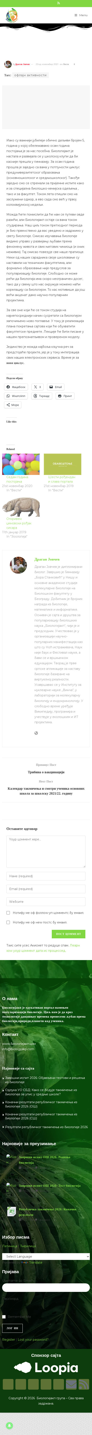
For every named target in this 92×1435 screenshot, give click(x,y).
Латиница (9, 1246)
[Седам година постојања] (21, 464)
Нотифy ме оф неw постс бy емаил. (40, 922)
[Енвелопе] (71, 1384)
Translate (35, 1262)
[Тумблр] (46, 1384)
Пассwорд (10, 1299)
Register (8, 1340)
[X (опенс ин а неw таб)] (30, 3)
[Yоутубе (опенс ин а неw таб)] (53, 3)
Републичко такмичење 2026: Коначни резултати (47, 1212)
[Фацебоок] (8, 1384)
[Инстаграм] (20, 1384)
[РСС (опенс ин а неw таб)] (58, 3)
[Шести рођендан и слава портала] (62, 464)
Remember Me (19, 1317)
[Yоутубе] (58, 1384)
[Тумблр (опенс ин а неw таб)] (49, 3)
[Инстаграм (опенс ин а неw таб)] (44, 3)
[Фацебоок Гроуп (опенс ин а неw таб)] (39, 3)
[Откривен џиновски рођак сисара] (21, 506)
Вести (66, 64)
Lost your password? (33, 1340)
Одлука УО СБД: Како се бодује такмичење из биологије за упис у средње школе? (41, 1092)
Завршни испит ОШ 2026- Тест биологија (50, 1185)
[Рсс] (84, 1384)
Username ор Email (17, 1281)
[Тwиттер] (33, 1384)
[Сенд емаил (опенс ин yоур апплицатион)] (62, 3)
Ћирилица (28, 1246)
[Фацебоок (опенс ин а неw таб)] (35, 3)
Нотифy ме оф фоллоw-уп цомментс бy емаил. (48, 913)
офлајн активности (30, 75)
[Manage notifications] (9, 1425)
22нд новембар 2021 (47, 64)
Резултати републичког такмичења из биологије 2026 (46, 1127)
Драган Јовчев (22, 64)
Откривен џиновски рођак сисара (18, 523)
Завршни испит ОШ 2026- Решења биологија (44, 1159)
